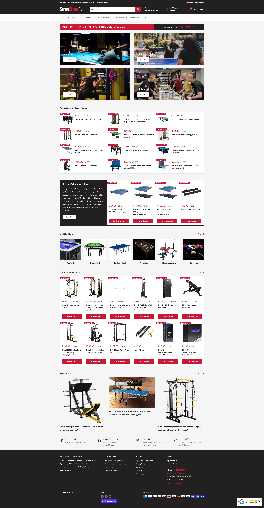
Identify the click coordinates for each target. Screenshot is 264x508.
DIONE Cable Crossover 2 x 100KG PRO (168, 306)
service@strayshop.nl (174, 467)
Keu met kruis (139, 350)
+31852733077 (179, 470)
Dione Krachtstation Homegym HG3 (88, 166)
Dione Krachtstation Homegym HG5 (184, 135)
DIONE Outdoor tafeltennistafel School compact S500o (137, 167)
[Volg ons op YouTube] (110, 496)
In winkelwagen (118, 221)
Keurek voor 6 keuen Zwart (190, 209)
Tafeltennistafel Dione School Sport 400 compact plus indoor (185, 167)
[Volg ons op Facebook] (102, 496)
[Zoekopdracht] (138, 9)
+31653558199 (179, 473)
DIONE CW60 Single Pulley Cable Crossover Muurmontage (143, 307)
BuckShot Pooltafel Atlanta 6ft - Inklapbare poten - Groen (138, 136)
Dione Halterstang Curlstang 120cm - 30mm (120, 306)
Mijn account (171, 10)
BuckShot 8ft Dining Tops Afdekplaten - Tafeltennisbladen (166, 212)
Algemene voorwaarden (144, 461)
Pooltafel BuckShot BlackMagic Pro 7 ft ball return (185, 151)
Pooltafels (71, 17)
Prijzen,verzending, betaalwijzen (116, 464)
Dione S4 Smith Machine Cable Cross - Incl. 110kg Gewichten (94, 307)
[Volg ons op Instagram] (106, 496)
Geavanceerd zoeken (143, 474)
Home (62, 17)
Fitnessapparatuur (136, 17)
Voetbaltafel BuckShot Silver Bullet (135, 150)
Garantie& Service (111, 471)
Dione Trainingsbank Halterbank (189, 306)
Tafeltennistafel (103, 17)
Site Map (139, 471)
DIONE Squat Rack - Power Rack (86, 135)
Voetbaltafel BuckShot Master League (88, 119)
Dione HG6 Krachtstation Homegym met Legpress (95, 351)
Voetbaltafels (119, 17)
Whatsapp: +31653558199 (195, 2)
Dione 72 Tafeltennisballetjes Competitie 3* (165, 352)
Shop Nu (69, 217)
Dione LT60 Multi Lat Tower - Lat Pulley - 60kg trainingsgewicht (71, 352)
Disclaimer (139, 467)
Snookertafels (86, 17)
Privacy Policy (141, 464)
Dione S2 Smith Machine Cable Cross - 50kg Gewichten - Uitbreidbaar (137, 120)
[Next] (203, 203)
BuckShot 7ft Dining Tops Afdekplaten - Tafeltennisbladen (142, 212)
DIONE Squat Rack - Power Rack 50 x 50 (119, 351)
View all (201, 234)
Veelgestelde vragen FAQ (114, 461)
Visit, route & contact (174, 483)
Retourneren (109, 467)
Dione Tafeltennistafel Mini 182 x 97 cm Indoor (89, 151)
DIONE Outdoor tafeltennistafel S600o (185, 119)
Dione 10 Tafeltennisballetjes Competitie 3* (189, 352)
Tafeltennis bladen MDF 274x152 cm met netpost (117, 211)
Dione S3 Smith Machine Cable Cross (70, 306)
